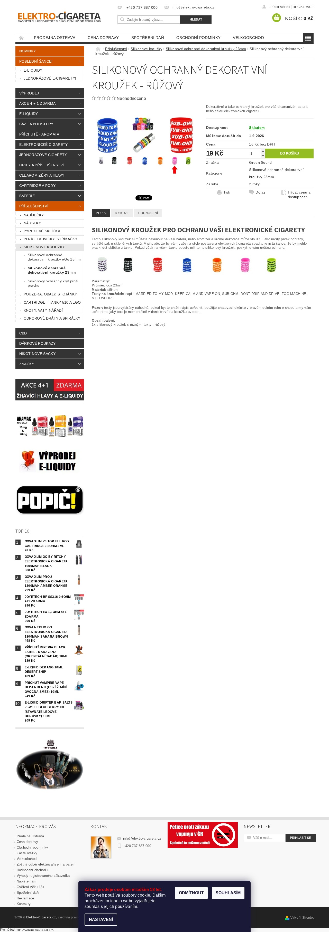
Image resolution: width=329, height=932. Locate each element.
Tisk (226, 192)
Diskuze (122, 213)
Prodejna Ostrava (54, 37)
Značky (26, 364)
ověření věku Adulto (37, 930)
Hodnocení (148, 213)
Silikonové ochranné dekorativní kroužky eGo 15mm (54, 257)
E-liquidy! (33, 70)
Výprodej (29, 93)
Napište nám (26, 881)
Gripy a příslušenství (41, 165)
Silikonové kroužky (44, 247)
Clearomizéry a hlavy (41, 175)
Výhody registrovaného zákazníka (43, 876)
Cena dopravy (103, 37)
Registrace (303, 7)
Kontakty (24, 904)
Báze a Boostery (36, 124)
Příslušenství (33, 206)
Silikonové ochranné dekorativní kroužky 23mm (52, 270)
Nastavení (101, 919)
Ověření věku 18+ (31, 887)
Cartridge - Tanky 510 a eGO (52, 302)
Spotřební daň (147, 37)
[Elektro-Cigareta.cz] (65, 16)
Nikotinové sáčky (37, 354)
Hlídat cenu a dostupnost (299, 194)
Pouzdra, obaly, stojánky (50, 294)
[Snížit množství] (263, 155)
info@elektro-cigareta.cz (142, 838)
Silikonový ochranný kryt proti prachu (53, 283)
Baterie (27, 196)
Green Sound (260, 162)
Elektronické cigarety (43, 144)
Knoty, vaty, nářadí (43, 310)
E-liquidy (28, 114)
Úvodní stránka (21, 37)
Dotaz (260, 192)
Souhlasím (228, 893)
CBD (23, 333)
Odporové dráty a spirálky (52, 318)
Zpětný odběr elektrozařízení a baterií (46, 864)
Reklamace (25, 898)
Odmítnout (191, 893)
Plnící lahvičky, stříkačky (50, 239)
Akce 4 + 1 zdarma (37, 103)
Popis (101, 213)
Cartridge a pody (37, 186)
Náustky (32, 223)
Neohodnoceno (131, 98)
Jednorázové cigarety (43, 155)
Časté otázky (27, 853)
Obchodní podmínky (198, 37)
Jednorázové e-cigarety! (50, 78)
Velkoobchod (248, 37)
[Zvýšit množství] (263, 151)
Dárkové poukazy (37, 343)
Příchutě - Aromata (39, 134)
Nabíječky (34, 215)
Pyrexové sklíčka (42, 231)
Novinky (27, 51)
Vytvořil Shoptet (302, 917)
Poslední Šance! (36, 61)
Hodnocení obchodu (32, 870)
